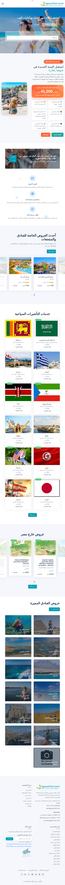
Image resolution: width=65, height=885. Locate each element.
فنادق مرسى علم (22, 674)
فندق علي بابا (25, 277)
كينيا (18, 404)
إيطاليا (18, 436)
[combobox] (32, 38)
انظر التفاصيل (47, 347)
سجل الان (9, 839)
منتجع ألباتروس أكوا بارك (46, 277)
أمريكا (18, 468)
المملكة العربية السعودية (46, 340)
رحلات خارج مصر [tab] (49, 29)
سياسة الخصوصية (32, 870)
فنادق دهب (53, 674)
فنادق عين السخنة (22, 696)
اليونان (47, 372)
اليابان (47, 500)
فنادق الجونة (53, 651)
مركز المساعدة (22, 870)
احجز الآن (45, 134)
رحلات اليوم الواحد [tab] (22, 24)
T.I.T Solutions (27, 881)
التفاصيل (39, 285)
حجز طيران (28, 803)
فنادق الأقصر (24, 718)
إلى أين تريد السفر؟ (53, 34)
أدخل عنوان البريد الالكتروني (24, 835)
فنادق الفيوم (24, 651)
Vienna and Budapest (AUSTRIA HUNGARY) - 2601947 (21, 562)
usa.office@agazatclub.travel (52, 820)
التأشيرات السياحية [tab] (49, 24)
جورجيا (18, 372)
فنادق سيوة (25, 740)
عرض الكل (32, 515)
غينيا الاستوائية (46, 404)
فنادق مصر (28, 790)
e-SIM (29, 806)
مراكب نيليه (28, 795)
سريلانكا (18, 340)
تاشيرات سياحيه (27, 801)
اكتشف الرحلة (57, 134)
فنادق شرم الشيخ (51, 718)
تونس (47, 468)
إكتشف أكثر (51, 251)
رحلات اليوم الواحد (26, 793)
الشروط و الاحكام (44, 870)
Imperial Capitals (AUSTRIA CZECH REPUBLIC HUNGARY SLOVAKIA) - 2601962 (46, 562)
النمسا (18, 500)
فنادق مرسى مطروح (52, 695)
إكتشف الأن (13, 158)
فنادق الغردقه (24, 629)
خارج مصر (28, 798)
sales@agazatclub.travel (53, 808)
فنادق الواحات (52, 762)
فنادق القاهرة (52, 629)
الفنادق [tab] (35, 24)
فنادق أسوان (52, 740)
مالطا (47, 436)
